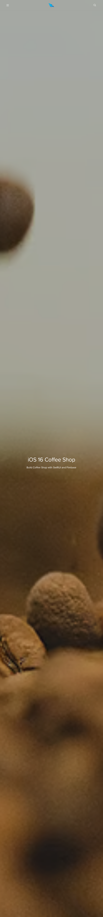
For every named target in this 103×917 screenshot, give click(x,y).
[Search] (95, 5)
